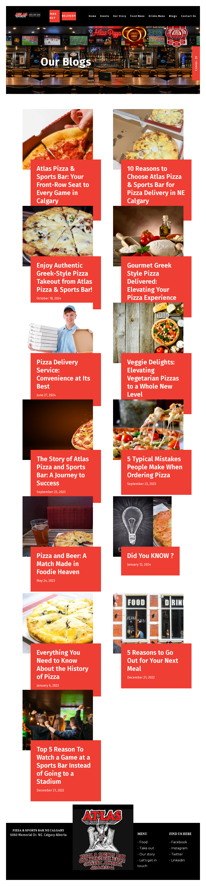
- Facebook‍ (178, 842)
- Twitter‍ (176, 854)
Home (92, 16)
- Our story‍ (146, 854)
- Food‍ (142, 842)
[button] (119, 16)
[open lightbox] (196, 63)
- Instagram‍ (178, 848)
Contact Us (188, 16)
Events (104, 16)
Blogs (173, 16)
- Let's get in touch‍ (147, 861)
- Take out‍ (145, 848)
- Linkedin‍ (177, 860)
